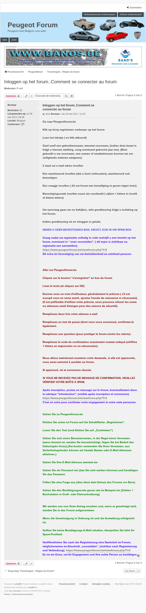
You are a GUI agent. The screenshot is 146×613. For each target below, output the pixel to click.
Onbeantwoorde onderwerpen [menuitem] (99, 14)
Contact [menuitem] (83, 584)
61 (21, 110)
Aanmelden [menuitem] (136, 7)
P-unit (20, 88)
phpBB (18, 584)
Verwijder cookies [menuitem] (101, 584)
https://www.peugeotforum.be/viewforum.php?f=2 (75, 249)
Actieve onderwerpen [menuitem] (131, 14)
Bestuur (12, 105)
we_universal (15, 591)
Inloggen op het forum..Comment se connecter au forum (60, 81)
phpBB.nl (33, 587)
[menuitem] (7, 594)
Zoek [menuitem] (14, 40)
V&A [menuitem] (4, 40)
